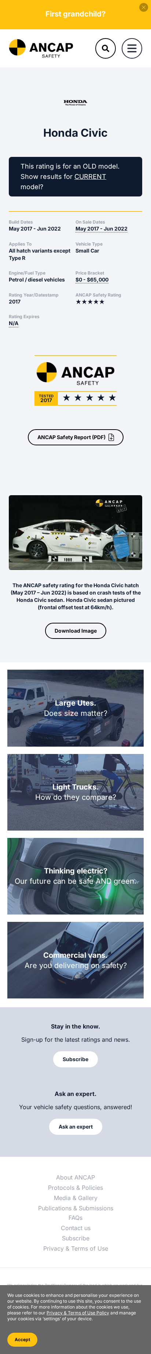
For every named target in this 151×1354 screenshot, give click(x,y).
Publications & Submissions (75, 1208)
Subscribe (75, 1238)
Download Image (76, 631)
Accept (22, 1339)
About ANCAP (75, 1177)
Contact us (76, 1228)
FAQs (75, 1217)
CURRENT (90, 176)
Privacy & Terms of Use (75, 1248)
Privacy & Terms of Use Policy (78, 1313)
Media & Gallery (75, 1198)
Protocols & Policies (75, 1187)
